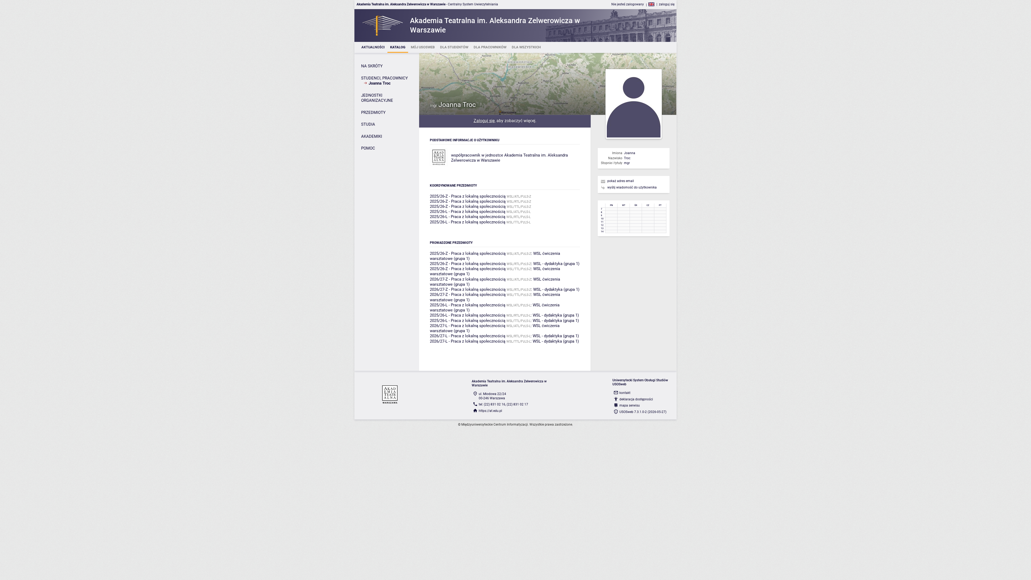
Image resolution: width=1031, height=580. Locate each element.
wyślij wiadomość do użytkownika (632, 187)
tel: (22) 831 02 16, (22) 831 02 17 (503, 404)
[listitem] (373, 47)
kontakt (624, 393)
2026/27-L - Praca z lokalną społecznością (467, 325)
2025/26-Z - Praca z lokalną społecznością (468, 196)
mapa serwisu (629, 405)
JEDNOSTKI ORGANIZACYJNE (377, 98)
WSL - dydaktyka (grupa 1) (556, 263)
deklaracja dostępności (636, 399)
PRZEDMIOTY (373, 112)
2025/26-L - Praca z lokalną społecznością (467, 211)
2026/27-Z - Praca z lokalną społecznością (468, 279)
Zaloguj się (484, 120)
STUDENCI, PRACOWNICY (384, 78)
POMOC (368, 148)
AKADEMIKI (371, 136)
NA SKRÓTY (372, 66)
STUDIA (368, 124)
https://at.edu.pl (490, 411)
